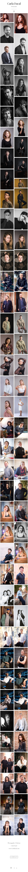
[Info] (14, 868)
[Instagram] (11, 868)
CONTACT (14, 857)
